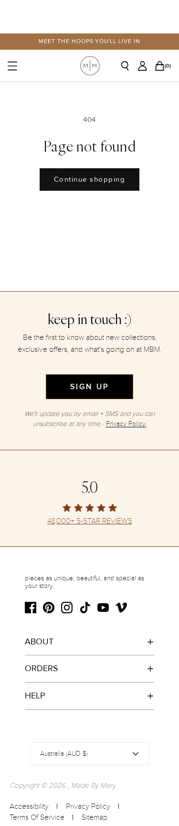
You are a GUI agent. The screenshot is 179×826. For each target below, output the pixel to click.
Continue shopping (90, 179)
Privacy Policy (88, 806)
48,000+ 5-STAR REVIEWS (89, 521)
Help (35, 695)
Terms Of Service (37, 817)
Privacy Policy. (126, 424)
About (39, 641)
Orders (41, 668)
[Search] (128, 66)
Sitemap (94, 817)
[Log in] (145, 66)
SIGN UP (89, 386)
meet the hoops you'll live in (89, 41)
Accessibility (29, 806)
